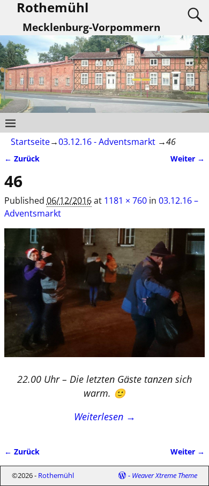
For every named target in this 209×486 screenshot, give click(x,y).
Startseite (30, 142)
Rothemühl (56, 475)
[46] (104, 299)
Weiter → (187, 158)
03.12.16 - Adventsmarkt (106, 142)
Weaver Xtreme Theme (164, 475)
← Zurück (22, 158)
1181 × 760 (125, 200)
